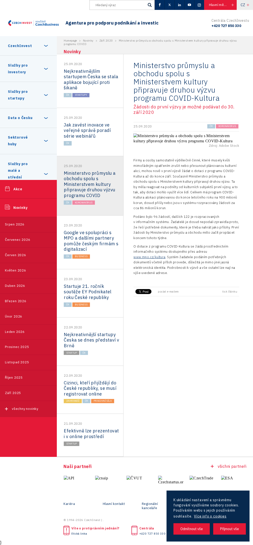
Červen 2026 (15, 255)
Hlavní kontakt (114, 504)
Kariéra (69, 504)
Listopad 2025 (17, 362)
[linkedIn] (179, 5)
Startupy (81, 95)
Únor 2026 (13, 316)
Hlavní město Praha (223, 5)
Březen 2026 (15, 301)
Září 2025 (13, 393)
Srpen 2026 (14, 224)
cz (243, 4)
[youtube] (189, 5)
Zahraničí (73, 400)
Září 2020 (106, 40)
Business (81, 256)
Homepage (70, 40)
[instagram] (199, 5)
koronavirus (83, 202)
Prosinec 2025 (17, 347)
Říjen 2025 (14, 377)
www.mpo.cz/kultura (149, 257)
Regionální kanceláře (150, 506)
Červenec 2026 (17, 240)
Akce (17, 189)
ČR (67, 95)
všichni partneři (232, 466)
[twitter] (169, 5)
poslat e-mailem (168, 291)
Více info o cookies (210, 516)
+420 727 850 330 (152, 533)
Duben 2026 (15, 286)
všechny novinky (25, 409)
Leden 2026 (15, 332)
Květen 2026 (15, 270)
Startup (71, 352)
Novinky (20, 207)
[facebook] (160, 5)
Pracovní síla (103, 400)
